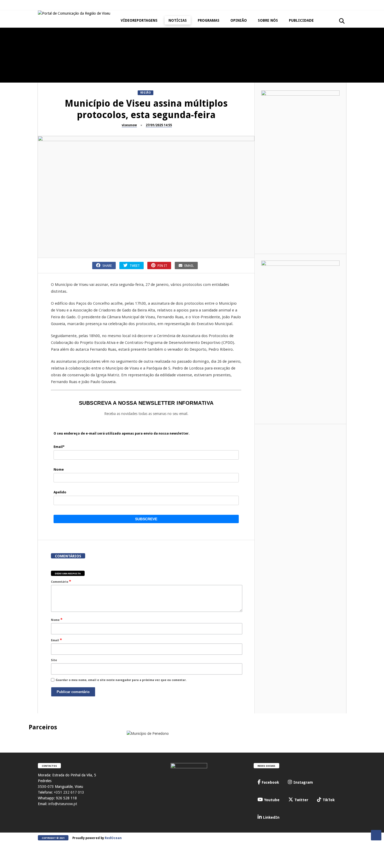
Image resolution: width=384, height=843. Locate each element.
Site (54, 660)
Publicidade (301, 20)
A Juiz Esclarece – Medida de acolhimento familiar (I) (29, 74)
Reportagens (137, 62)
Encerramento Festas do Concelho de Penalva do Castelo (91, 76)
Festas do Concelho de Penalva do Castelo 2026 (154, 74)
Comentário (61, 581)
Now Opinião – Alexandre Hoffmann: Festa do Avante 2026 (342, 74)
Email (56, 640)
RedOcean (113, 838)
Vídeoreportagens (139, 20)
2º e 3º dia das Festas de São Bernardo (217, 124)
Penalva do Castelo (79, 62)
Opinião (238, 20)
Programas (208, 20)
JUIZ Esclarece (13, 62)
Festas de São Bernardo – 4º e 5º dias (154, 124)
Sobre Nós (268, 20)
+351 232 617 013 (69, 792)
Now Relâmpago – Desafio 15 (342, 121)
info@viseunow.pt (62, 804)
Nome (56, 619)
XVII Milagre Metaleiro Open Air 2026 (279, 74)
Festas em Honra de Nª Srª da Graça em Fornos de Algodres (217, 74)
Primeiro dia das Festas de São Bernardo (279, 124)
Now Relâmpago (327, 112)
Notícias (177, 20)
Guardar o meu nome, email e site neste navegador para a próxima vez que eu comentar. (121, 680)
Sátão (132, 112)
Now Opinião (325, 62)
